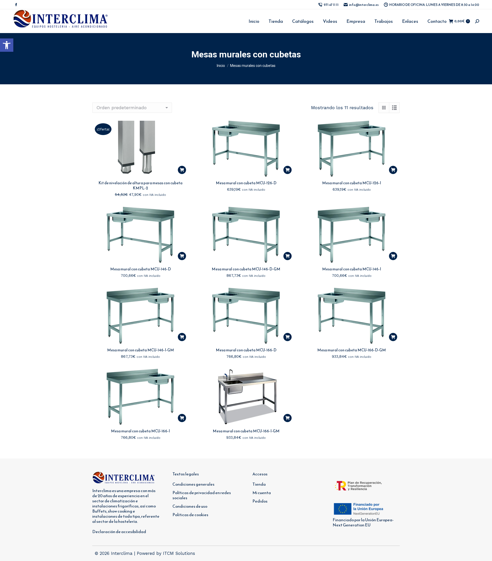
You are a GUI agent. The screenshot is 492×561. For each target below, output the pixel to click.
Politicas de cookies (190, 514)
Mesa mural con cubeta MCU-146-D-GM (246, 269)
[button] (6, 45)
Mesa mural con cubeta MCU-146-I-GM (140, 350)
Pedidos (260, 501)
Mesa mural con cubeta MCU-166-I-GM (246, 431)
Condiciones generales (193, 484)
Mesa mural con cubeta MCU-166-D (246, 350)
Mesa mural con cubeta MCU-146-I (351, 269)
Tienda (259, 484)
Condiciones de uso (189, 506)
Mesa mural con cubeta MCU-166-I (140, 431)
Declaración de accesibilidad (119, 531)
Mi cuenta (261, 492)
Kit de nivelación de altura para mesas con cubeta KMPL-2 (140, 185)
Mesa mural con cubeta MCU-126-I (351, 183)
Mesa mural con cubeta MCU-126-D (246, 183)
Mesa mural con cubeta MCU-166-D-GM (351, 350)
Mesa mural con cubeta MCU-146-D (140, 269)
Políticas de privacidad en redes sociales (201, 495)
